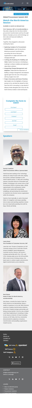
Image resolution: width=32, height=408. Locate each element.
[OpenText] (23, 346)
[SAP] (6, 346)
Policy (5, 334)
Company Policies (9, 405)
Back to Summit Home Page (21, 14)
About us (6, 336)
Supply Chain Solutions (10, 393)
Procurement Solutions (10, 391)
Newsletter (17, 363)
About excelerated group (11, 387)
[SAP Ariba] (13, 346)
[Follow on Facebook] (19, 357)
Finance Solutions (9, 389)
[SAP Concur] (10, 350)
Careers (6, 401)
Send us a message (8, 374)
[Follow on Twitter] (9, 357)
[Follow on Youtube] (16, 357)
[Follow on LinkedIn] (12, 357)
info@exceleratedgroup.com (10, 372)
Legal (5, 403)
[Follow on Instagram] (22, 357)
